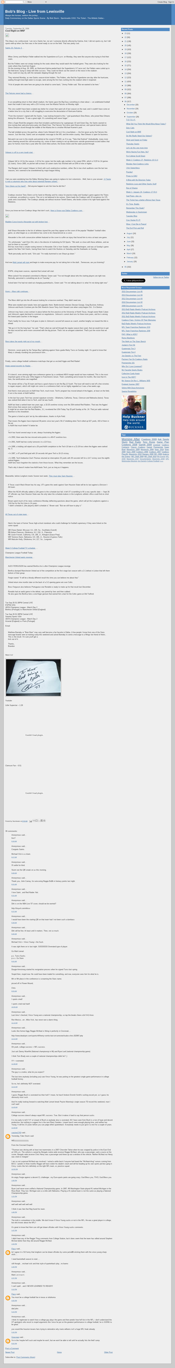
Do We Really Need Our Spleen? (139, 136)
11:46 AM (14, 1128)
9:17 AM (14, 857)
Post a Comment (12, 1348)
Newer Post (9, 1352)
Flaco (13, 1249)
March (129, 253)
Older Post (108, 1352)
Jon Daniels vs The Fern (131, 356)
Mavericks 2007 (133, 459)
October (130, 113)
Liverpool (156, 445)
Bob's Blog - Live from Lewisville (34, 11)
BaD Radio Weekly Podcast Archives (136, 324)
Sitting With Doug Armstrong (133, 388)
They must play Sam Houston (61, 476)
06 (126, 102)
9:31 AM (14, 884)
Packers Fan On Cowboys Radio (135, 359)
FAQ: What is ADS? (129, 334)
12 (126, 78)
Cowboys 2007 (155, 452)
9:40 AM (14, 934)
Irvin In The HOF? (129, 377)
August (130, 233)
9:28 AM (14, 873)
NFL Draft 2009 (137, 456)
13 (126, 73)
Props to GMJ (131, 176)
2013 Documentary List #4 (132, 295)
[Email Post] (30, 821)
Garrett (149, 447)
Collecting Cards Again (131, 374)
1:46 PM (14, 1212)
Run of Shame (132, 188)
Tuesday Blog (131, 216)
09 (126, 89)
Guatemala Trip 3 (128, 349)
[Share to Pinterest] (44, 820)
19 (126, 49)
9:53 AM (14, 991)
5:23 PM (14, 1312)
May (129, 245)
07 (126, 98)
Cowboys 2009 (149, 439)
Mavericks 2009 (133, 450)
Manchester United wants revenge (19, 557)
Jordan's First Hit (128, 345)
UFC (167, 459)
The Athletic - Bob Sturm (115, 18)
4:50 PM (14, 1300)
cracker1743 (16, 1133)
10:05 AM (14, 1007)
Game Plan (163, 442)
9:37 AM (14, 911)
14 (126, 69)
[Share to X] (39, 820)
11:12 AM (14, 1023)
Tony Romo (149, 442)
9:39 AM (14, 922)
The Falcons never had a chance (18, 93)
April (129, 249)
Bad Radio (135, 442)
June (129, 242)
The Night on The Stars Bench (134, 341)
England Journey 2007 (130, 384)
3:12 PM (14, 1289)
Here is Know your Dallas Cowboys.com (66, 211)
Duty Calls (130, 128)
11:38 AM (14, 1064)
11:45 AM (14, 1107)
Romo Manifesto (128, 338)
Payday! (129, 172)
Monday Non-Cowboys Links (137, 164)
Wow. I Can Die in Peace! (136, 224)
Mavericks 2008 (158, 459)
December (131, 105)
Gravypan (15, 1337)
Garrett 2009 (145, 445)
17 (126, 57)
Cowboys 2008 (129, 445)
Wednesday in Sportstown (136, 212)
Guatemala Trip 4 (128, 352)
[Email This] (34, 820)
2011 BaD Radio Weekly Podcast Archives (138, 317)
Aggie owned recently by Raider (18, 366)
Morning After (131, 439)
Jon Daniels (142, 461)
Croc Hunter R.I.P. (133, 220)
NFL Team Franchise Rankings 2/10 (136, 327)
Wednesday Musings (129, 461)
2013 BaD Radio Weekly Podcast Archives (138, 309)
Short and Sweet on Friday (136, 140)
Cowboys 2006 (142, 452)
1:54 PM (14, 1244)
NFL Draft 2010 (150, 456)
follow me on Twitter (161, 277)
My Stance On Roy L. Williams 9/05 (136, 381)
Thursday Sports (132, 144)
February (130, 258)
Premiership (158, 447)
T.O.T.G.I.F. (131, 120)
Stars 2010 (159, 450)
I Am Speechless (133, 168)
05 (126, 267)
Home (59, 1352)
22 (126, 37)
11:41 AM (14, 1087)
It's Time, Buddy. (133, 204)
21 (126, 41)
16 (126, 61)
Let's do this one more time (137, 148)
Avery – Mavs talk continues (17, 291)
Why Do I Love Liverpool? (132, 366)
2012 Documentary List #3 (132, 299)
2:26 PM (14, 1267)
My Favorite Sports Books (132, 370)
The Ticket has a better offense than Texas (143, 200)
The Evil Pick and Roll (135, 228)
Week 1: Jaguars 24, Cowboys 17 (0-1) (141, 192)
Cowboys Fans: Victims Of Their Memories (139, 320)
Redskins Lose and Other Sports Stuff (141, 184)
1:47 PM (14, 1230)
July (129, 237)
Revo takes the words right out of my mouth (23, 341)
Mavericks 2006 (147, 450)
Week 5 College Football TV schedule (20, 548)
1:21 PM (14, 1196)
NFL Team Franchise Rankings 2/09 (136, 331)
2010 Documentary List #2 (132, 302)
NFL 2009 (158, 454)
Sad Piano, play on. (134, 196)
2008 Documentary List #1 (132, 306)
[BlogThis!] (36, 820)
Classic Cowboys (138, 447)
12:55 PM (14, 1169)
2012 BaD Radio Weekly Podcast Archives (138, 313)
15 (126, 65)
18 (126, 53)
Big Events (161, 456)
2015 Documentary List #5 (132, 292)
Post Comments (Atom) (25, 1357)
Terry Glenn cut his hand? (15, 186)
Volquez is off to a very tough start (19, 152)
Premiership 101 (128, 363)
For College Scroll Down (135, 156)
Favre (161, 461)
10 (126, 85)
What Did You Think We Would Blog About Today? (146, 124)
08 (126, 94)
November (131, 109)
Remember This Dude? (135, 208)
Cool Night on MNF (15, 30)
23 (126, 33)
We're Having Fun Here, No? (137, 152)
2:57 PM (14, 1278)
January (130, 262)
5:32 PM (14, 1332)
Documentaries (145, 459)
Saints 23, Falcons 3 (13, 48)
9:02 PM (14, 1343)
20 (126, 45)
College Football (153, 461)
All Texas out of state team (16, 514)
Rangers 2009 (147, 454)
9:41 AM (14, 961)
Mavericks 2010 (135, 454)
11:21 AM (14, 1039)
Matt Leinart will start (21, 262)
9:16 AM (14, 841)
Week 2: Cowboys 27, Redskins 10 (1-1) (142, 160)
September (131, 117)
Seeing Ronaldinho (129, 391)
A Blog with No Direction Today (138, 180)
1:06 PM (14, 1180)
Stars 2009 (130, 452)
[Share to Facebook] (41, 820)
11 (126, 81)
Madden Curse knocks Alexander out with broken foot (26, 222)
